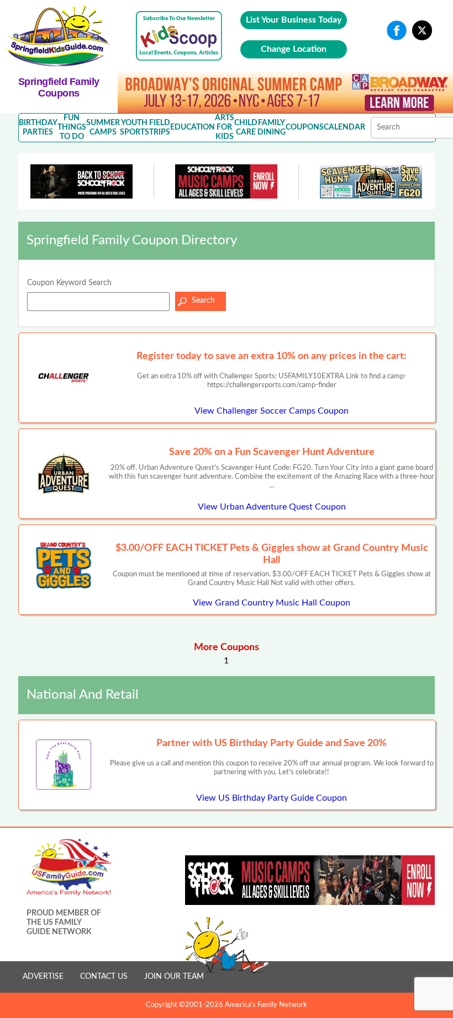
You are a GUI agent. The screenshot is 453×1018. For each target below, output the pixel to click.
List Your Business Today (293, 19)
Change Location (293, 49)
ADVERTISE (43, 977)
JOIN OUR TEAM (174, 977)
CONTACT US (104, 977)
